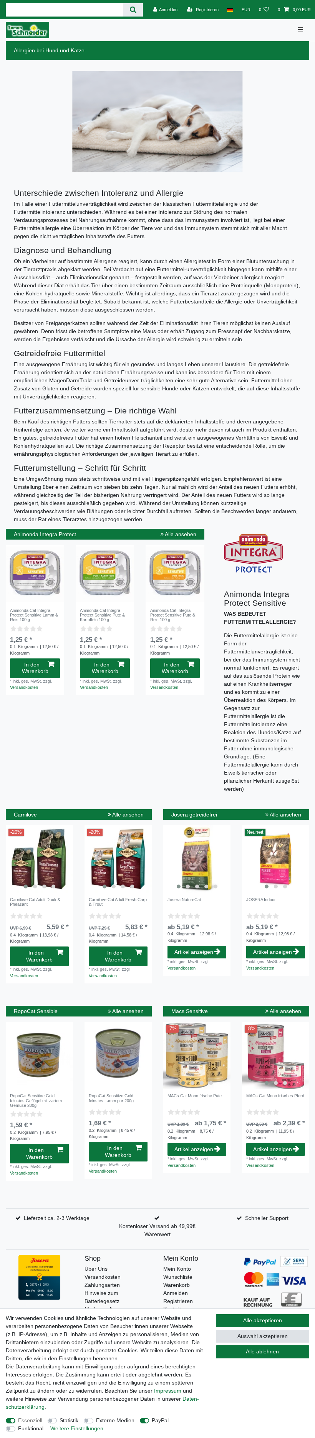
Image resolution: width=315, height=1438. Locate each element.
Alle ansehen (180, 534)
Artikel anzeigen (193, 952)
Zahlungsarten (102, 1285)
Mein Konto (177, 1269)
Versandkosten (24, 687)
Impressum (167, 1391)
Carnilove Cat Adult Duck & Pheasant (35, 901)
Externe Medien (115, 1420)
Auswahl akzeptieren (262, 1336)
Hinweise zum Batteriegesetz (102, 1297)
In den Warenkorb (35, 668)
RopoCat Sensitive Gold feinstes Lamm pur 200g (111, 1098)
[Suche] (133, 10)
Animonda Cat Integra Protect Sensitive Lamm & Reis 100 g (34, 615)
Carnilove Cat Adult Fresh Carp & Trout (118, 901)
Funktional (30, 1428)
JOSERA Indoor (261, 899)
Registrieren (178, 1301)
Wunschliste (177, 1277)
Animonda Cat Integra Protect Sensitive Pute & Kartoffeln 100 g (102, 615)
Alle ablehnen (262, 1351)
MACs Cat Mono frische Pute (194, 1095)
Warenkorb (176, 1285)
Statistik (69, 1420)
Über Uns (96, 1269)
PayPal (160, 1420)
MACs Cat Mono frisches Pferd (275, 1095)
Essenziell (30, 1420)
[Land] (230, 9)
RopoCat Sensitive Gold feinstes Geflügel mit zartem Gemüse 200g (36, 1100)
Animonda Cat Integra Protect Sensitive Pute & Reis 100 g (172, 615)
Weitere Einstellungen (76, 1428)
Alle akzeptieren (262, 1320)
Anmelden (175, 1293)
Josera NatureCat (184, 899)
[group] (39, 859)
